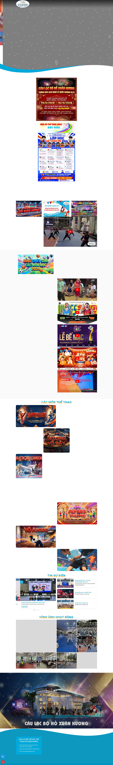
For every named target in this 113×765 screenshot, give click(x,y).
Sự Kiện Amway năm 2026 (81, 603)
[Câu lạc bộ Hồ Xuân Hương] (25, 4)
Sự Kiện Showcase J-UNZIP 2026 (83, 592)
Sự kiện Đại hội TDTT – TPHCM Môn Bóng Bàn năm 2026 (82, 581)
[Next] (109, 36)
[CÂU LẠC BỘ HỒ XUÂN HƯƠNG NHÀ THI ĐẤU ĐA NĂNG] (56, 36)
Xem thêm (29, 606)
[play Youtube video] (70, 232)
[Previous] (3, 36)
